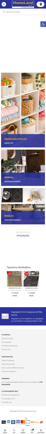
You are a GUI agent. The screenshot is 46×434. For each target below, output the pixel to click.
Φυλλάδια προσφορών (10, 346)
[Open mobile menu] (4, 4)
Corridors (11, 290)
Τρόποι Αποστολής (8, 364)
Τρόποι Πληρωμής (8, 360)
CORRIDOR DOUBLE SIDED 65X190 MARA (31, 289)
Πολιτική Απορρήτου (9, 371)
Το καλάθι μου (7, 402)
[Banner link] (23, 110)
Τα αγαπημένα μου (8, 399)
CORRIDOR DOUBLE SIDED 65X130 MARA (14, 289)
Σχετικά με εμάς (7, 338)
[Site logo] (23, 4)
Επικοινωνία (6, 349)
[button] (43, 24)
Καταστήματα (7, 342)
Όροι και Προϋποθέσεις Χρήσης (13, 368)
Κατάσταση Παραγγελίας (10, 395)
